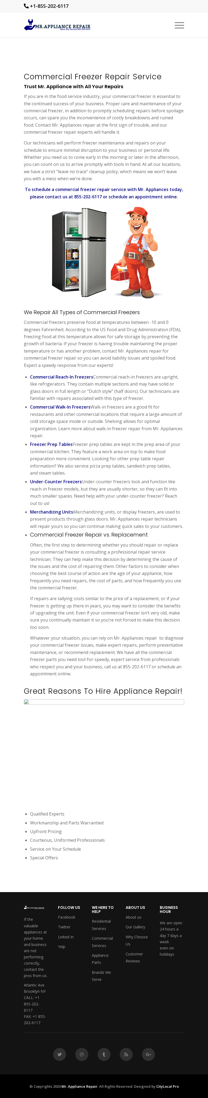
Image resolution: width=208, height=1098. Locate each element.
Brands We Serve (101, 976)
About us (133, 917)
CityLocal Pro (167, 1086)
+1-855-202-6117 (49, 6)
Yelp (61, 946)
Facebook (66, 917)
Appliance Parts (100, 959)
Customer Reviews (134, 957)
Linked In (66, 936)
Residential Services (101, 925)
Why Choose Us (137, 940)
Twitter (64, 926)
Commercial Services (102, 942)
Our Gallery (135, 926)
